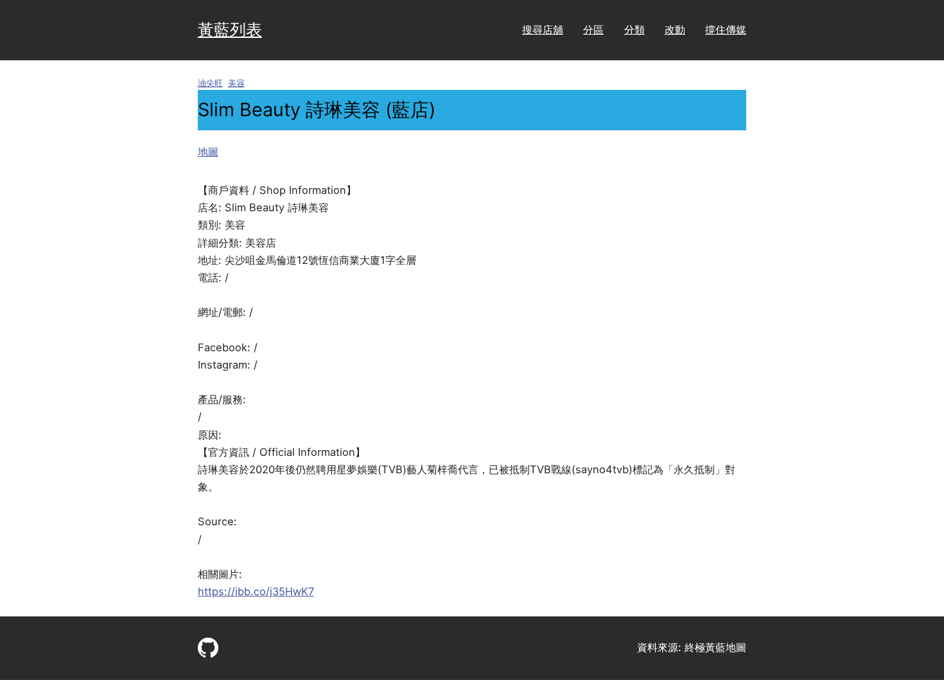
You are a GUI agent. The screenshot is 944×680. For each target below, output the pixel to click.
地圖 (208, 151)
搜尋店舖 (542, 29)
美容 (236, 83)
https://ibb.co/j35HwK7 (256, 591)
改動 (675, 29)
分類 (634, 29)
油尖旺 (210, 83)
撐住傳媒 (725, 29)
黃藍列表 (230, 29)
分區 (593, 29)
